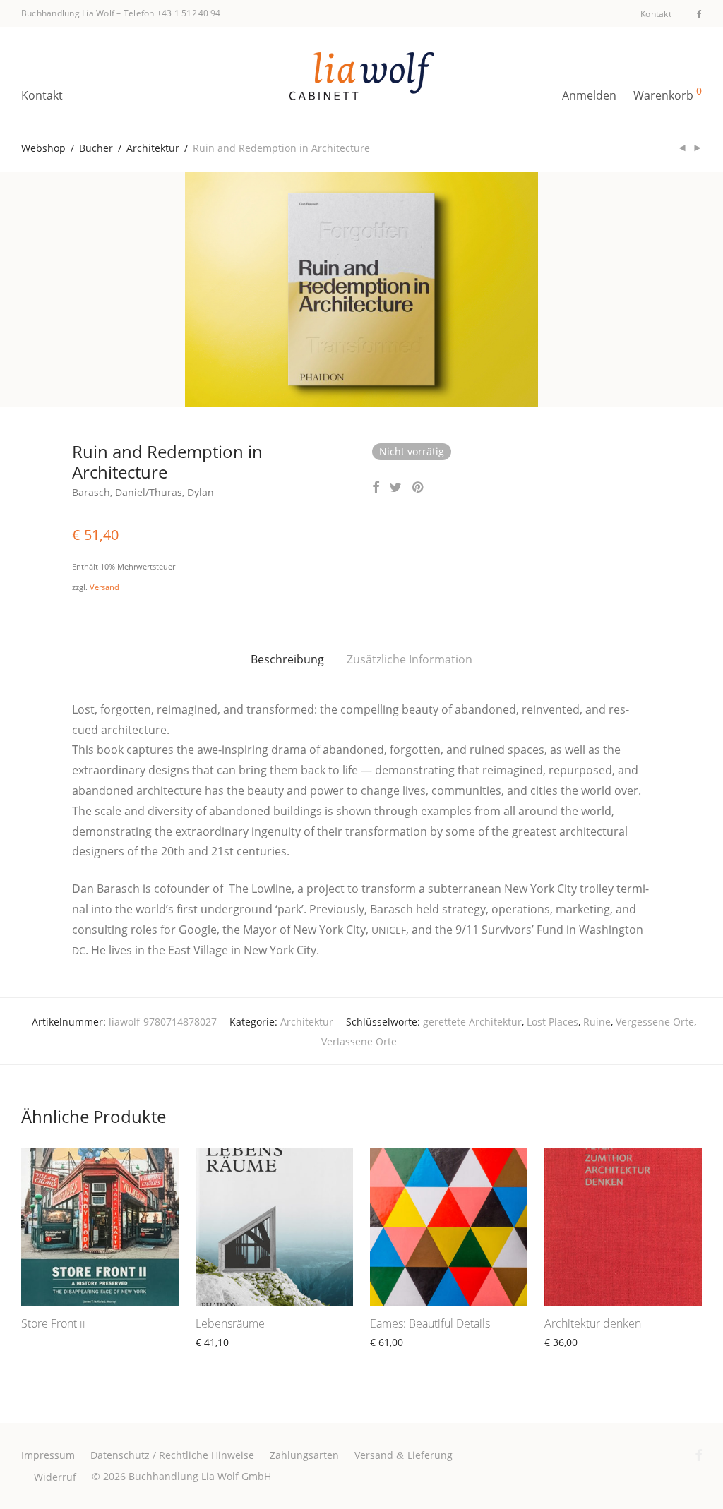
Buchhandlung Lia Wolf (67, 13)
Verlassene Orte (359, 1041)
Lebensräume (230, 1323)
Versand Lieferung (403, 1455)
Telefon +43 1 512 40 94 (172, 13)
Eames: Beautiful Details (430, 1323)
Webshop (43, 148)
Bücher (96, 148)
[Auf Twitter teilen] (396, 487)
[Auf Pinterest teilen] (418, 487)
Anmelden (589, 95)
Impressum (48, 1455)
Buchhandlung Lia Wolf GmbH (200, 1476)
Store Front (53, 1323)
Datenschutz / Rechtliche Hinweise (172, 1455)
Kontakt (655, 14)
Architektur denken (592, 1323)
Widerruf (55, 1477)
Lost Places (552, 1021)
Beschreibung (287, 659)
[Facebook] (699, 13)
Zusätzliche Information (409, 659)
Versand (104, 587)
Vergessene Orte (655, 1021)
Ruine (597, 1021)
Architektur (152, 148)
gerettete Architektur (472, 1021)
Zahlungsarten (304, 1455)
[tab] (287, 659)
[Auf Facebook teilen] (375, 487)
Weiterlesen (42, 1341)
